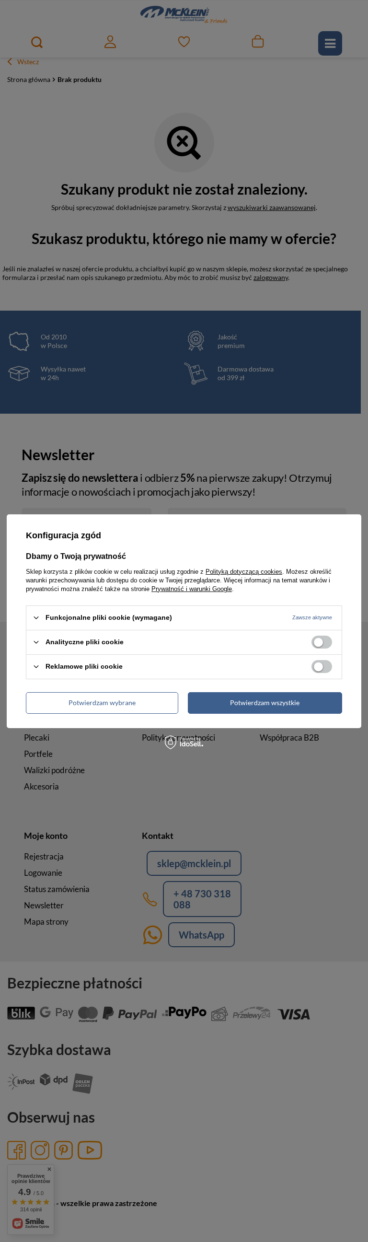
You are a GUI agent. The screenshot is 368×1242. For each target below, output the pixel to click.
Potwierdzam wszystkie (264, 702)
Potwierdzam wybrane (102, 702)
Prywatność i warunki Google (191, 588)
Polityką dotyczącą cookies (244, 571)
